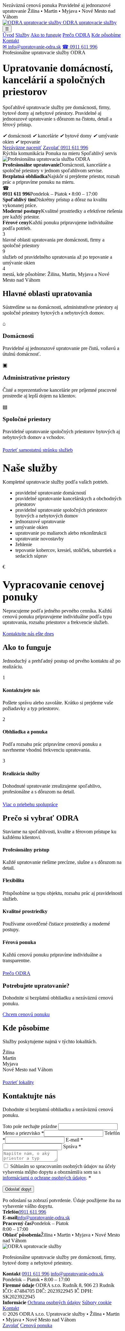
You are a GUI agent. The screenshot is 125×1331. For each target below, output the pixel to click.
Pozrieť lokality (18, 1082)
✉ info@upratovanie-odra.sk (32, 46)
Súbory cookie (97, 1302)
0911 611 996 (32, 1212)
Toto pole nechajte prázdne (30, 1126)
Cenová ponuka (36, 1325)
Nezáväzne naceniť (22, 147)
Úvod (8, 35)
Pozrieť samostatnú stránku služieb (38, 450)
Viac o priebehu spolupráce (30, 804)
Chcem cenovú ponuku (26, 1014)
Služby (22, 35)
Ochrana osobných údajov (54, 1302)
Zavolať (11, 1325)
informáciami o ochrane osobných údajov (44, 1177)
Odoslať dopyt (18, 1189)
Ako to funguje (45, 35)
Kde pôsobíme (106, 35)
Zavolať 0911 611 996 (65, 147)
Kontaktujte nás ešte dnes (28, 633)
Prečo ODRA (76, 35)
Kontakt (11, 40)
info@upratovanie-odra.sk (43, 1217)
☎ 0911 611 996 (79, 46)
